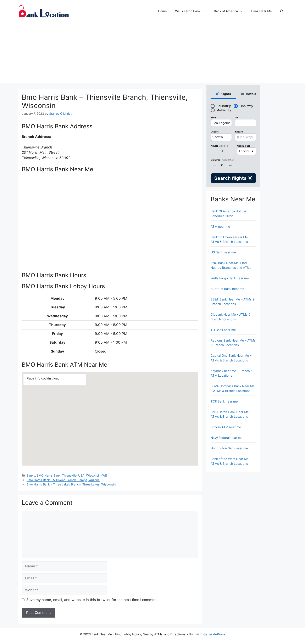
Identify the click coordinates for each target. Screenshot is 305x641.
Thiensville (69, 475)
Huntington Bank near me (229, 448)
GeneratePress (214, 634)
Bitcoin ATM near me (226, 427)
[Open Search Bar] (281, 11)
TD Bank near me (223, 330)
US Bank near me (223, 252)
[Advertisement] (152, 54)
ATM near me (220, 227)
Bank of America (226, 11)
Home (162, 11)
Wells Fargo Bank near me (230, 278)
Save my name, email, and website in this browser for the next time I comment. (92, 600)
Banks (31, 475)
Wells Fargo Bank (187, 11)
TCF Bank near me (224, 401)
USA (81, 475)
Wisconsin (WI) (96, 475)
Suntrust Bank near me (227, 289)
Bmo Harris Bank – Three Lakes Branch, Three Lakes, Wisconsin (71, 484)
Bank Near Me (261, 11)
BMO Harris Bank (48, 475)
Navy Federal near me (227, 438)
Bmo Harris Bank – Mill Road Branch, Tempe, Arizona (63, 480)
